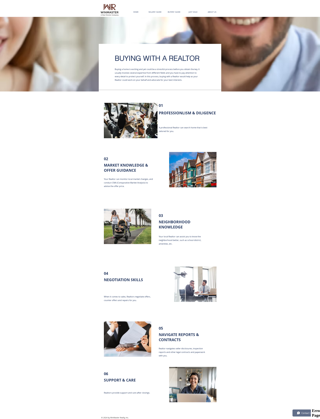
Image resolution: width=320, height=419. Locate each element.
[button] (154, 12)
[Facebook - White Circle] (208, 417)
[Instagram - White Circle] (212, 417)
